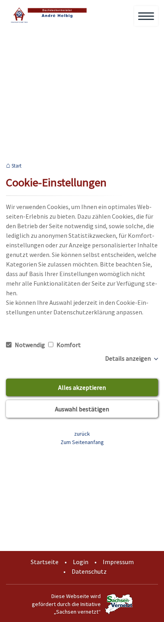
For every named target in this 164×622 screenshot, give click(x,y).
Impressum (118, 562)
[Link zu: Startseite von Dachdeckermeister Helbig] (48, 15)
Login (80, 562)
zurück (82, 433)
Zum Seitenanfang (82, 442)
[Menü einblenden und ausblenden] (146, 16)
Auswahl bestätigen (82, 409)
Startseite (45, 562)
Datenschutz (89, 571)
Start (16, 166)
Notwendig (30, 345)
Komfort (68, 345)
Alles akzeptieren (82, 387)
